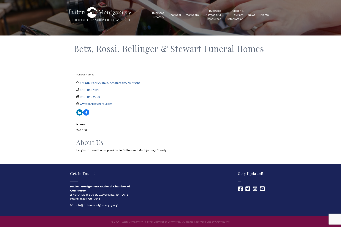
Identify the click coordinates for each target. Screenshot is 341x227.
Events (264, 15)
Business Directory (158, 15)
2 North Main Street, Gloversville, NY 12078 (99, 194)
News (251, 15)
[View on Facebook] (86, 114)
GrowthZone (222, 221)
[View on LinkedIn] (79, 114)
